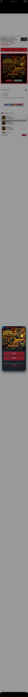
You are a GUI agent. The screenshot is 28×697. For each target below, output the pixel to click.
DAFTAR (14, 358)
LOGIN (14, 353)
